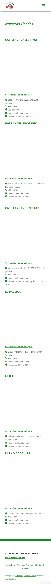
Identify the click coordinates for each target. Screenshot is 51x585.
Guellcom (12, 579)
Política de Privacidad (26, 565)
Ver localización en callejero (19, 94)
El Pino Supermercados (25, 575)
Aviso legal (10, 565)
